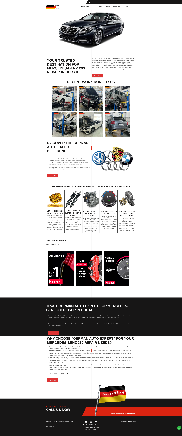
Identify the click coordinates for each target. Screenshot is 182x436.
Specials (116, 6)
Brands (99, 6)
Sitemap (66, 433)
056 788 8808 (50, 414)
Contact (125, 6)
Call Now (61, 268)
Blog (131, 6)
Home (83, 6)
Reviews (52, 433)
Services (89, 6)
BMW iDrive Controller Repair (91, 427)
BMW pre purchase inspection (91, 424)
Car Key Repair (91, 426)
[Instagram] (91, 422)
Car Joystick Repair (91, 429)
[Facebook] (86, 422)
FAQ (47, 433)
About (107, 6)
